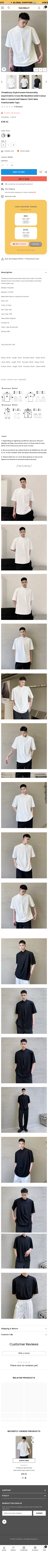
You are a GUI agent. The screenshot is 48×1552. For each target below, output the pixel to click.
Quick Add (24, 1460)
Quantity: (4, 161)
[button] (41, 70)
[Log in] (39, 8)
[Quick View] (33, 1442)
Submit (39, 1513)
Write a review (24, 1353)
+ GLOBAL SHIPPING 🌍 (14, 3)
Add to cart (19, 172)
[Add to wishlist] (41, 172)
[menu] (2, 7)
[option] (24, 41)
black (25, 1478)
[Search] (8, 7)
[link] (12, 1417)
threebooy (24, 1465)
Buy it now (24, 179)
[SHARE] (45, 172)
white (23, 1478)
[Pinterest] (4, 1522)
